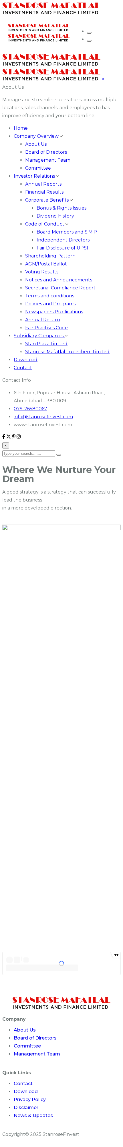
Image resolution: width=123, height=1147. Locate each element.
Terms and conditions (49, 296)
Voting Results (41, 272)
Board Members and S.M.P (67, 232)
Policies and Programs (50, 303)
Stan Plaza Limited (46, 343)
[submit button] (58, 455)
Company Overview (37, 136)
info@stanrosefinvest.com (43, 416)
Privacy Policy (30, 1099)
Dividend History (55, 216)
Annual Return (42, 319)
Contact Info (16, 380)
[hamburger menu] (89, 33)
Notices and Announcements (58, 280)
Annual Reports (43, 184)
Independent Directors (63, 240)
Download (25, 359)
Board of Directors (46, 152)
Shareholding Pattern (50, 256)
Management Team (47, 160)
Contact (23, 367)
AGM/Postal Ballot (46, 264)
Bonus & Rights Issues (61, 208)
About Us (13, 87)
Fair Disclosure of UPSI (62, 248)
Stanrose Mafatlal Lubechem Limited (67, 351)
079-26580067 (30, 408)
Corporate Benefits (47, 200)
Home (21, 128)
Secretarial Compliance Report (60, 288)
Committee (38, 168)
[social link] (4, 437)
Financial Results (44, 192)
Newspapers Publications (54, 311)
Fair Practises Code (46, 327)
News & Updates (33, 1115)
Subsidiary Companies (39, 335)
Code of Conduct (45, 224)
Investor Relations (35, 176)
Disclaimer (26, 1107)
